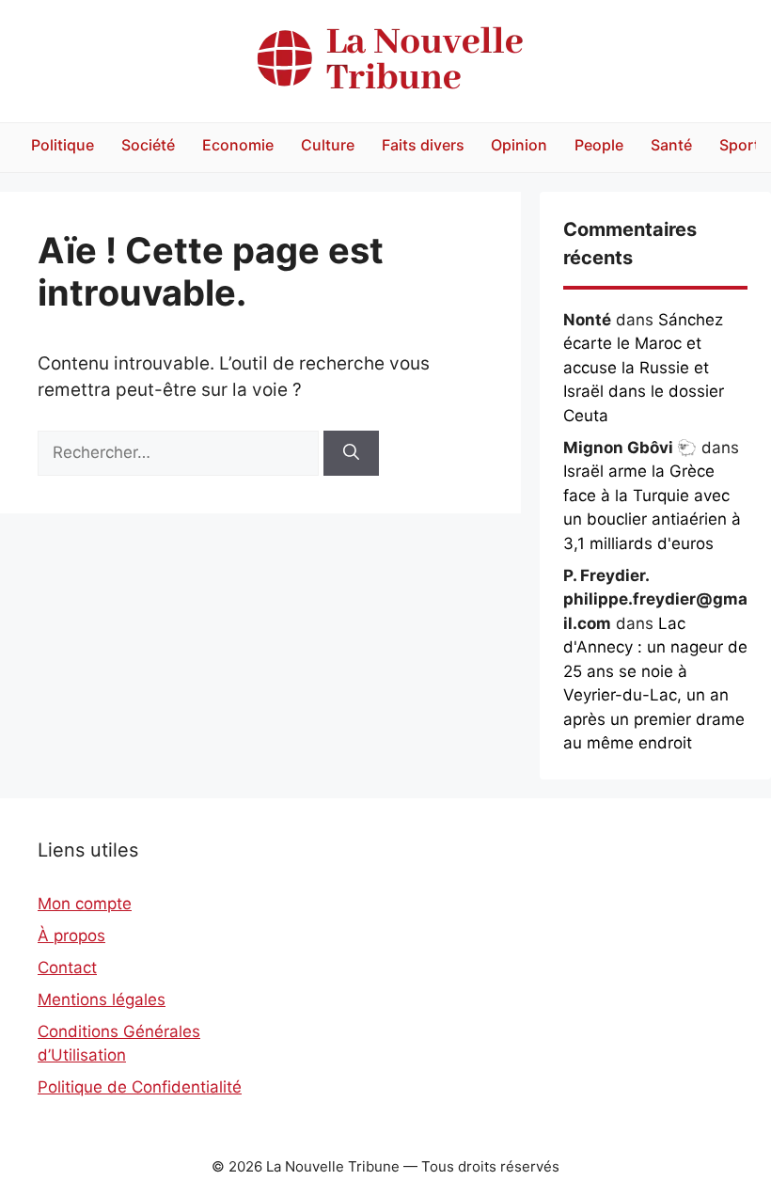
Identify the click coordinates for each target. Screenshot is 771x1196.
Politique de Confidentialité (140, 1087)
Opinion (519, 144)
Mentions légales (101, 999)
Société (148, 144)
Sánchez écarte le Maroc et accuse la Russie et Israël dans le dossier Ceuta (643, 367)
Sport (739, 144)
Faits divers (423, 144)
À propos (71, 935)
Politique (62, 144)
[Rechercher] (351, 453)
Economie (238, 144)
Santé (671, 144)
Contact (67, 967)
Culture (327, 144)
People (598, 144)
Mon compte (85, 903)
